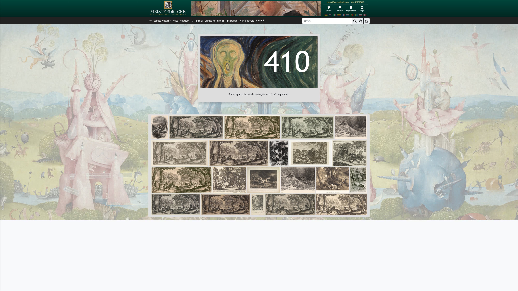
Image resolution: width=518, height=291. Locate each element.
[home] (150, 20)
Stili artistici (197, 20)
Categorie (184, 20)
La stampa (232, 20)
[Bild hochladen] (367, 21)
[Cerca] (355, 21)
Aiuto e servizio (247, 20)
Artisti (175, 20)
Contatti (260, 20)
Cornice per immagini (215, 20)
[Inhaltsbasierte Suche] (360, 21)
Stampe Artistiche (162, 20)
